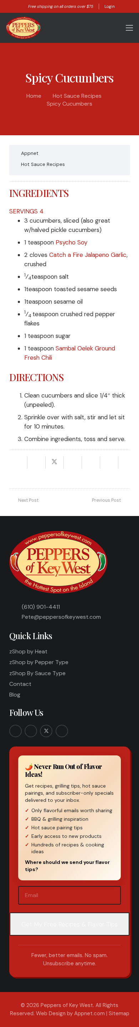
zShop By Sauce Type (37, 673)
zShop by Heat (28, 651)
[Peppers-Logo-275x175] (23, 28)
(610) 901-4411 (41, 607)
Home (33, 96)
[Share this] (36, 462)
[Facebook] (15, 731)
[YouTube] (62, 731)
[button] (100, 28)
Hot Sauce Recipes (77, 96)
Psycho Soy (71, 242)
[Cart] (114, 28)
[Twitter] (46, 731)
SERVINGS (23, 211)
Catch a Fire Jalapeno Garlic (88, 255)
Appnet (29, 153)
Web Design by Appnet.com (70, 1013)
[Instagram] (31, 731)
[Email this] (18, 462)
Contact (20, 684)
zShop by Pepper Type (38, 662)
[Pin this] (91, 462)
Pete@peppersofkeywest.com (61, 617)
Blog (14, 694)
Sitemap (119, 1013)
